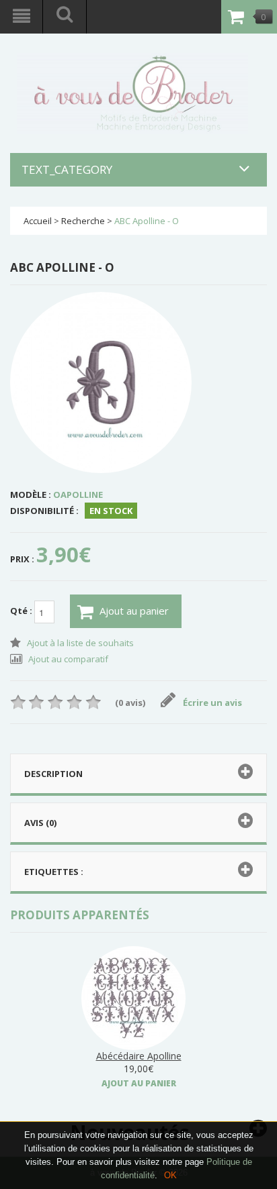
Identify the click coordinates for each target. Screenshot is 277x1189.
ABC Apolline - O (146, 221)
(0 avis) (130, 702)
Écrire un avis (212, 702)
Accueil (38, 221)
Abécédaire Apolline (139, 1055)
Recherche (83, 221)
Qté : (22, 611)
